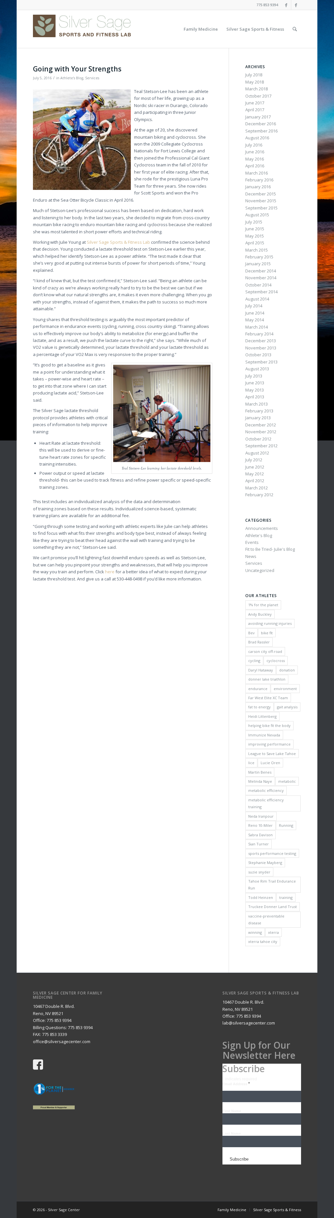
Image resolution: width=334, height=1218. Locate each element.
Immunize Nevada (264, 734)
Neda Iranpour (261, 816)
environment (285, 688)
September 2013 (261, 362)
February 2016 (259, 180)
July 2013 (253, 376)
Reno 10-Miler (260, 825)
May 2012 (254, 474)
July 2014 (253, 306)
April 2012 (254, 481)
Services (92, 78)
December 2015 (260, 194)
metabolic (287, 781)
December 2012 (260, 425)
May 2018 (254, 82)
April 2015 (254, 243)
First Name (231, 1111)
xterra (273, 932)
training (286, 897)
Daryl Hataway (260, 670)
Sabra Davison (260, 834)
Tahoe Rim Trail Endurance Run (272, 884)
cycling (254, 660)
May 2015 (254, 236)
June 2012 (254, 467)
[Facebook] (286, 5)
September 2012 (261, 446)
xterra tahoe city (262, 941)
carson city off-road (265, 651)
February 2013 (259, 411)
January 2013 (258, 418)
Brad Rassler (259, 642)
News (250, 556)
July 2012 (253, 460)
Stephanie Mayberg (265, 862)
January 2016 (258, 187)
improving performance (269, 744)
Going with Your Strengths (77, 68)
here (109, 572)
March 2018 (256, 89)
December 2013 (260, 341)
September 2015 (261, 208)
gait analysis (287, 706)
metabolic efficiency (266, 790)
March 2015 (256, 250)
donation (287, 670)
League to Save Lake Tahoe (272, 753)
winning (255, 932)
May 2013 (254, 390)
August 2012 (257, 453)
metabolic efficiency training (266, 803)
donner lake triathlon (266, 679)
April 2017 (254, 110)
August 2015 (257, 215)
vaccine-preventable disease (266, 919)
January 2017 (258, 117)
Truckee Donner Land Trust (272, 906)
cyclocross (275, 660)
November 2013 (260, 348)
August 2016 (257, 138)
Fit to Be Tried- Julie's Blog (270, 549)
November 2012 (260, 432)
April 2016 (254, 166)
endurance (257, 688)
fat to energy (259, 706)
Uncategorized (259, 570)
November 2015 (260, 201)
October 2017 (258, 96)
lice (251, 762)
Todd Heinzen (260, 897)
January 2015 (258, 264)
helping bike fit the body (269, 725)
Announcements (261, 528)
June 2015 (254, 229)
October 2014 (258, 285)
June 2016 (254, 152)
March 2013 (256, 404)
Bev (251, 632)
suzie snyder (259, 872)
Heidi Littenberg (262, 716)
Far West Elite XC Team (268, 697)
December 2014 (260, 271)
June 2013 (254, 383)
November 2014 (260, 278)
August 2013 (257, 369)
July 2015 (253, 222)
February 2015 (259, 257)
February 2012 (259, 495)
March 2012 (256, 488)
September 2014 (261, 292)
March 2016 (256, 173)
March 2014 (256, 327)
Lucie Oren (270, 762)
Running (286, 825)
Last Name (231, 1133)
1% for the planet (263, 604)
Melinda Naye (260, 781)
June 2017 (254, 103)
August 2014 (257, 299)
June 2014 (254, 313)
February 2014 (259, 334)
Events (252, 542)
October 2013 (258, 355)
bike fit (267, 632)
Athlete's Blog (71, 78)
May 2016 (254, 159)
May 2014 (254, 320)
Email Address (236, 1084)
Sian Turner (258, 843)
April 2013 (254, 397)
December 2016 (260, 124)
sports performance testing (272, 853)
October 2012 (258, 439)
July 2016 (253, 145)
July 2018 (253, 75)
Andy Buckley (260, 614)
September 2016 (261, 131)
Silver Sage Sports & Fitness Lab (118, 242)
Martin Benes (259, 772)
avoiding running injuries (270, 623)
